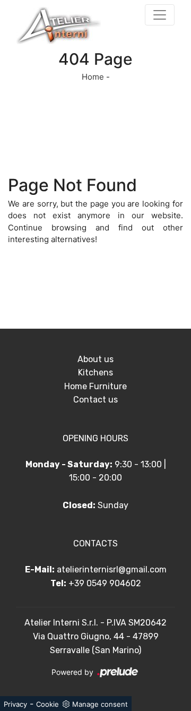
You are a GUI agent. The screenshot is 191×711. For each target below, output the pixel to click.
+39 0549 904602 (104, 583)
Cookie (47, 704)
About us (95, 359)
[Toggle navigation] (160, 14)
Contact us (95, 400)
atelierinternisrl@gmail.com (112, 569)
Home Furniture (95, 386)
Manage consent (100, 704)
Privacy (15, 704)
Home (93, 77)
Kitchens (95, 372)
